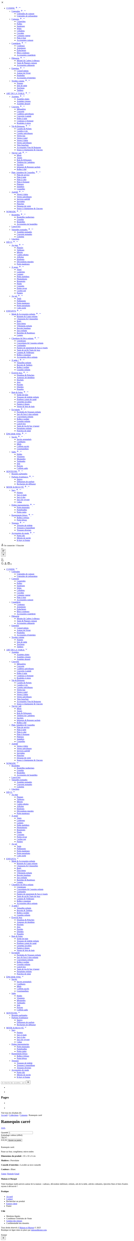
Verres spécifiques (24, 143)
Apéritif (15, 192)
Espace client (11, 1204)
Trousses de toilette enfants (28, 397)
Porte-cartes (21, 512)
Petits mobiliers (23, 276)
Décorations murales (25, 262)
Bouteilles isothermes (25, 217)
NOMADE (11, 212)
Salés (14, 452)
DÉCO (9, 242)
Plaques (20, 248)
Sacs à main (22, 495)
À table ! (15, 360)
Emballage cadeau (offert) (11, 1135)
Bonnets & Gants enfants (27, 316)
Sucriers (20, 165)
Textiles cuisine (18, 81)
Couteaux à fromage (25, 121)
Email (16, 1174)
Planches (20, 204)
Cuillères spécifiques (25, 114)
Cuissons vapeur (23, 35)
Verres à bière (22, 140)
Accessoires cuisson (25, 40)
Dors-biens (21, 323)
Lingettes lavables (24, 402)
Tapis (19, 298)
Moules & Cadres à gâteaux (28, 60)
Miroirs (20, 252)
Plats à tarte (21, 177)
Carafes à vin (22, 131)
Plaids (19, 284)
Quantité (4, 1132)
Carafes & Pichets (24, 129)
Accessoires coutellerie (26, 55)
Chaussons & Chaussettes (27, 319)
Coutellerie (16, 43)
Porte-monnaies (23, 507)
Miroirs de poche (24, 538)
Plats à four (21, 38)
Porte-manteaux (23, 264)
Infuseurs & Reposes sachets (28, 167)
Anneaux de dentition (26, 377)
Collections (13, 1115)
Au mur (15, 245)
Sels (18, 463)
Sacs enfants (22, 330)
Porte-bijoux (22, 520)
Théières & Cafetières (26, 162)
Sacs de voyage (23, 499)
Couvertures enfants (25, 417)
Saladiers (20, 186)
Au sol (15, 296)
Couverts (15, 107)
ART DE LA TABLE (15, 93)
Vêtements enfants (24, 326)
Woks (19, 28)
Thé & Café (17, 153)
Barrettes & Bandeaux (26, 333)
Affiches (20, 257)
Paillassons (21, 301)
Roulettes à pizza (24, 123)
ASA (3, 1128)
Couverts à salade (24, 116)
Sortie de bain (22, 395)
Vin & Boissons (18, 126)
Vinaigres (21, 456)
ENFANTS (11, 311)
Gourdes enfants (23, 370)
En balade (16, 409)
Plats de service (23, 175)
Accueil (4, 1115)
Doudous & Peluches (25, 375)
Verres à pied (22, 138)
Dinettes (20, 387)
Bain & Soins (17, 392)
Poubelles (21, 75)
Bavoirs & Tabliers (24, 365)
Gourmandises (23, 449)
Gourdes (20, 219)
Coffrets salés (22, 468)
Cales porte (21, 308)
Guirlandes (21, 345)
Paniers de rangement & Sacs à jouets (32, 348)
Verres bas (21, 136)
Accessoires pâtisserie (26, 65)
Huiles (19, 454)
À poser (15, 267)
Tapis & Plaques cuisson (27, 63)
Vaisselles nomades (20, 230)
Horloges (20, 259)
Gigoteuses (21, 341)
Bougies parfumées (19, 474)
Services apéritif (23, 199)
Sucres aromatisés (24, 439)
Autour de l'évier (24, 73)
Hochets (20, 380)
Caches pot (21, 291)
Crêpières (21, 31)
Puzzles (20, 384)
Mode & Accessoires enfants (24, 314)
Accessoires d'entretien (26, 78)
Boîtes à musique (24, 355)
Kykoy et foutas (23, 540)
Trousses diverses (24, 530)
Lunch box (16, 226)
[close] (3, 1238)
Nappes (20, 83)
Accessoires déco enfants (27, 357)
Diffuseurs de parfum (25, 481)
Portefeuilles (22, 510)
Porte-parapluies (23, 305)
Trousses (15, 523)
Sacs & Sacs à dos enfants (27, 414)
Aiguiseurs (21, 48)
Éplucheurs (21, 50)
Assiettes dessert (23, 104)
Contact (9, 1199)
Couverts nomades (24, 234)
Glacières (15, 239)
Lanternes (21, 272)
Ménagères (21, 109)
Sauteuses (21, 26)
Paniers (20, 293)
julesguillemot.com (39, 1230)
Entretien (15, 68)
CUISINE (10, 8)
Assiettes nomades (24, 232)
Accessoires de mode (20, 533)
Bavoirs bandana (24, 328)
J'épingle (10, 1174)
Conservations (23, 71)
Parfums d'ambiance (20, 477)
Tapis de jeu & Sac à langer (28, 426)
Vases (19, 269)
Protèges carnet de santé (27, 399)
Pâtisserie (16, 58)
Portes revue (22, 288)
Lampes (20, 274)
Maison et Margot (26, 1228)
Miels (19, 444)
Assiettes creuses (24, 101)
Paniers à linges (23, 404)
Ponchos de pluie (24, 431)
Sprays (19, 479)
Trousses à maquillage (26, 528)
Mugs (19, 155)
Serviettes (21, 201)
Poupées (20, 389)
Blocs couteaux (23, 53)
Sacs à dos (21, 497)
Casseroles (21, 21)
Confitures (21, 442)
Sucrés (15, 437)
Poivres (20, 466)
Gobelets (20, 237)
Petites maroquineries (21, 505)
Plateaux (20, 184)
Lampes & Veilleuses (25, 352)
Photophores (22, 279)
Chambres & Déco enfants (23, 338)
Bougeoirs (21, 281)
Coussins (20, 286)
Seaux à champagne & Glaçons (30, 150)
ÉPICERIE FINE (13, 434)
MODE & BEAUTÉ (15, 487)
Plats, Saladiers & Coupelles (23, 172)
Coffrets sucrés (23, 446)
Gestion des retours (14, 1221)
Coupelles (21, 189)
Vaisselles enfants (24, 363)
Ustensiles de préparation (27, 16)
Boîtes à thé (21, 169)
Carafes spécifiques (25, 133)
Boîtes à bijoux (23, 517)
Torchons (20, 88)
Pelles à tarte (22, 118)
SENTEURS (12, 471)
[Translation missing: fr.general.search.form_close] (28, 1082)
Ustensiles (16, 11)
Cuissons (15, 19)
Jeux (19, 382)
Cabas (19, 502)
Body (19, 321)
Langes (20, 335)
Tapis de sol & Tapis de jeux (28, 350)
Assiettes (15, 96)
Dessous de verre (24, 206)
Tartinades (21, 461)
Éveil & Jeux (17, 373)
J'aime (3, 1174)
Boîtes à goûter (23, 367)
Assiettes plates (23, 99)
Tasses (19, 158)
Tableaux (20, 250)
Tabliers (20, 90)
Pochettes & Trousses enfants (29, 412)
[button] (67, 1143)
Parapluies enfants (24, 428)
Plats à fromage (23, 182)
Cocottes (20, 33)
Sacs (14, 490)
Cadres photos (23, 255)
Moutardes (21, 459)
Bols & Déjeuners (24, 160)
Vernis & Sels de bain (26, 406)
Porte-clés (21, 535)
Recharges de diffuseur (26, 484)
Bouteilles (16, 215)
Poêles (19, 24)
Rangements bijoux (20, 515)
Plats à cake (21, 179)
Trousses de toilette (24, 525)
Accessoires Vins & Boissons (29, 147)
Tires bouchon (23, 145)
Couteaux (21, 46)
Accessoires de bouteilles (27, 224)
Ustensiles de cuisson (25, 14)
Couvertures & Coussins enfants (30, 343)
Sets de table (22, 86)
